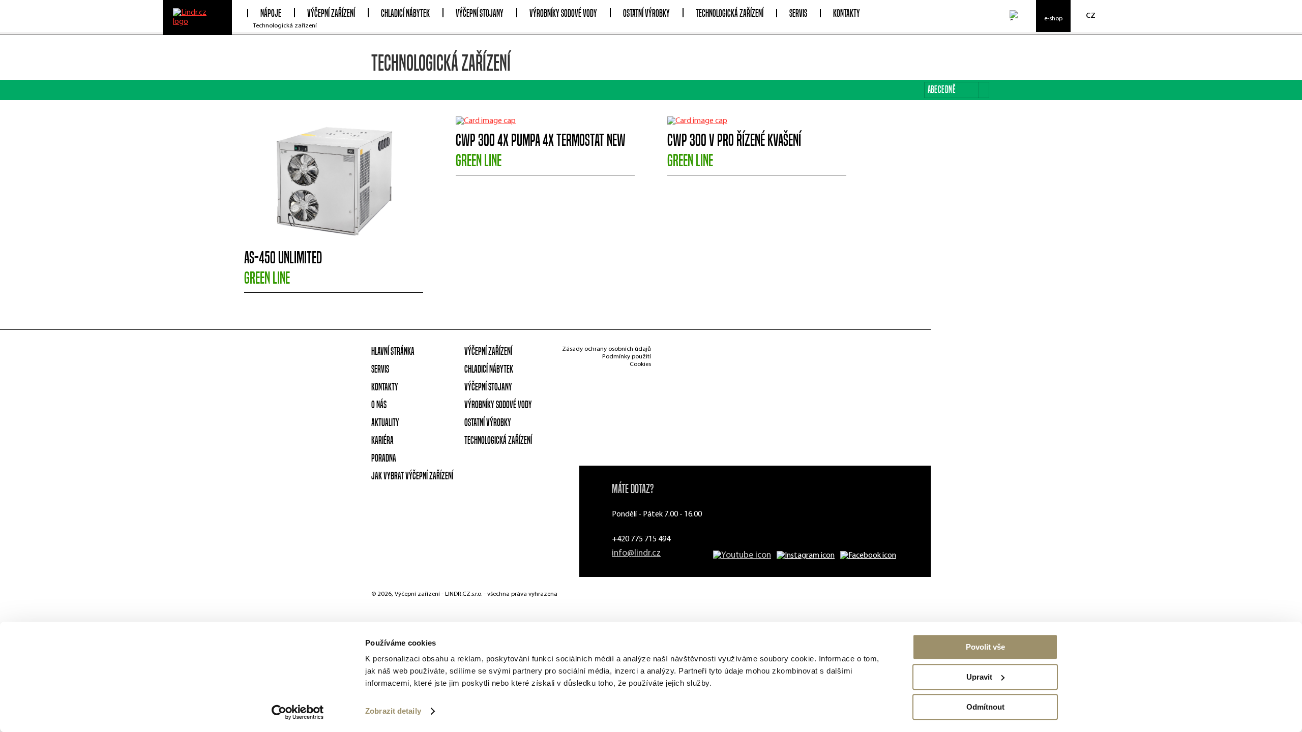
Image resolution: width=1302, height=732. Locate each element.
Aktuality (385, 422)
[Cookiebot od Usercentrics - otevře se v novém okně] (297, 712)
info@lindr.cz (636, 553)
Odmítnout (985, 707)
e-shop (1053, 18)
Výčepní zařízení (488, 351)
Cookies (640, 364)
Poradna (383, 458)
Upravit (979, 677)
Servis (798, 13)
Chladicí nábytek (488, 369)
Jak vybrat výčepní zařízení (412, 476)
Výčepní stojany (488, 387)
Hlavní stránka (393, 351)
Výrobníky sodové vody (498, 405)
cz (1091, 15)
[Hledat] (1015, 15)
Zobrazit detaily (393, 711)
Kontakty (846, 13)
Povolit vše (985, 647)
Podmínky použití (626, 356)
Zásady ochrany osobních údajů (606, 349)
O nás (379, 405)
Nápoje (270, 13)
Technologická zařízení (285, 25)
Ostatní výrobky (487, 422)
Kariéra (382, 440)
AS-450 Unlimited (283, 268)
